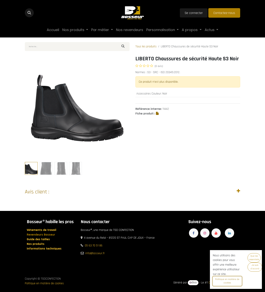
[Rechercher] (123, 46)
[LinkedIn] (229, 233)
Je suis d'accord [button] (254, 267)
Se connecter (194, 13)
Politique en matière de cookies (44, 283)
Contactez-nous (224, 13)
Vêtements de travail (42, 230)
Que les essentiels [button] (254, 258)
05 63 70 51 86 (93, 245)
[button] (29, 12)
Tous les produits (146, 46)
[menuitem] (53, 30)
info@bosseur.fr (95, 253)
